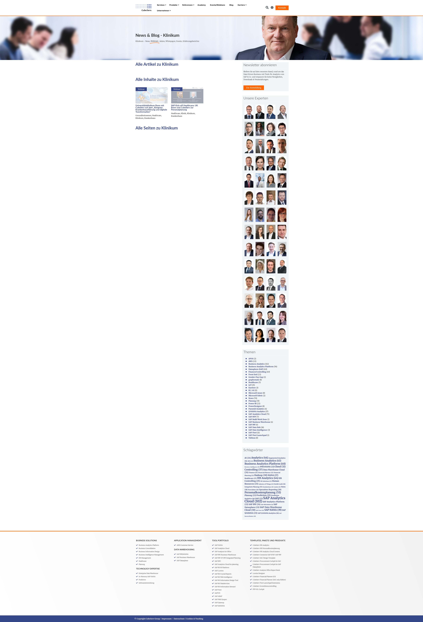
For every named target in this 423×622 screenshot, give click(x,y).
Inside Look (279, 484)
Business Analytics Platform (265, 463)
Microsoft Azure (255, 393)
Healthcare (253, 382)
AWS (250, 361)
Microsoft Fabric (256, 395)
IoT (250, 385)
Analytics (259, 457)
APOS (251, 359)
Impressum (167, 619)
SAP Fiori (253, 432)
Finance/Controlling (257, 372)
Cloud (280, 466)
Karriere (252, 388)
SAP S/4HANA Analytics (268, 513)
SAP (259, 498)
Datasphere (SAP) (256, 369)
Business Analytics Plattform (261, 366)
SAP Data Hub (255, 427)
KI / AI (251, 390)
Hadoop (260, 475)
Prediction (263, 495)
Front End (253, 374)
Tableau (252, 438)
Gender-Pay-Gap (256, 377)
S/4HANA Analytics (257, 411)
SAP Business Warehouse (259, 422)
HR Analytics (267, 478)
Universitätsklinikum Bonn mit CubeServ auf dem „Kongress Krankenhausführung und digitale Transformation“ (151, 109)
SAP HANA (273, 509)
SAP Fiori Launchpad (258, 435)
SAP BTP (252, 417)
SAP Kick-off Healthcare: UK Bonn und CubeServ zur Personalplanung (184, 108)
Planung (252, 401)
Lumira (277, 487)
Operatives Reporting (270, 489)
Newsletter (253, 490)
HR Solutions (266, 481)
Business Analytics (257, 364)
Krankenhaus (268, 487)
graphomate (254, 380)
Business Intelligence (252, 467)
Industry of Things (266, 484)
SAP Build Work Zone (258, 419)
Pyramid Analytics (256, 409)
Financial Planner (265, 472)
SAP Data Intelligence (258, 430)
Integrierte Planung (253, 487)
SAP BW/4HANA (267, 504)
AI (248, 458)
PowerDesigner (255, 406)
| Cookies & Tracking (194, 619)
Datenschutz (179, 619)
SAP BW (252, 425)
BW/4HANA (267, 466)
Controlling (254, 469)
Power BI (252, 403)
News (251, 398)
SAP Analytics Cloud (257, 414)
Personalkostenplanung (263, 492)
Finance (253, 473)
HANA (273, 475)
